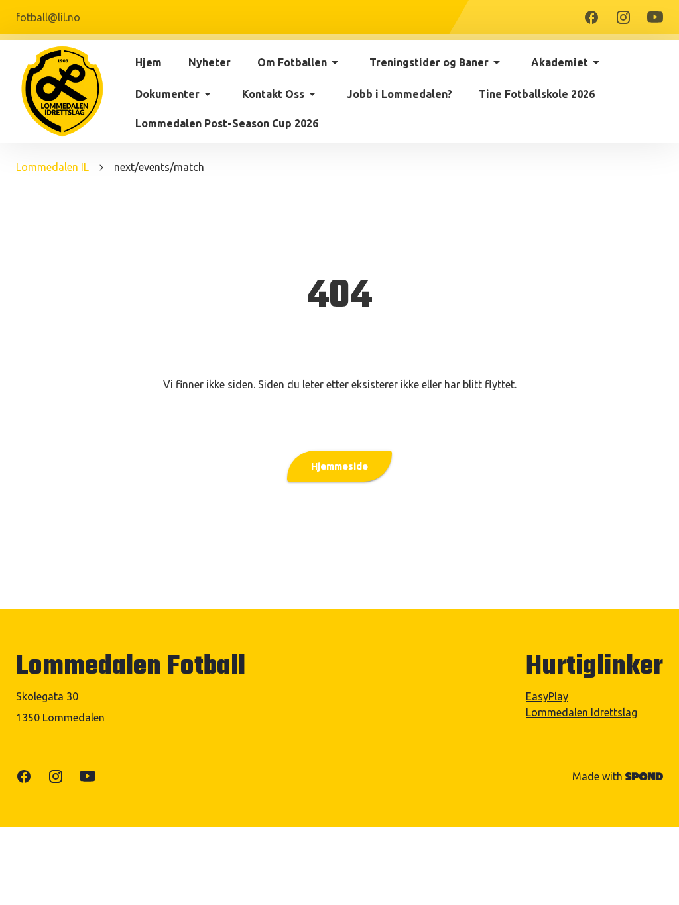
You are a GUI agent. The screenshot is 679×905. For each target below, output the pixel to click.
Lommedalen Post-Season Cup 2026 (226, 123)
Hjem (148, 62)
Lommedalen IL (52, 167)
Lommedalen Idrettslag (581, 712)
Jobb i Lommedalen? (399, 94)
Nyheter (209, 62)
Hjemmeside (339, 466)
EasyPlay (547, 696)
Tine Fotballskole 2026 (537, 94)
